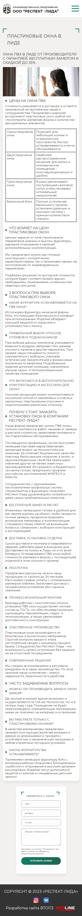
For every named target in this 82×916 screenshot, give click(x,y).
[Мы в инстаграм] (36, 900)
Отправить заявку (41, 861)
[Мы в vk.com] (46, 900)
